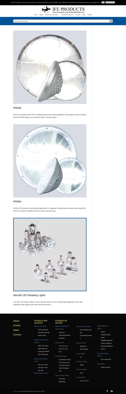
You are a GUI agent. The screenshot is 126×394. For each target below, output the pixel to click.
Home (36, 14)
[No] (124, 3)
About (41, 14)
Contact (89, 14)
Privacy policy (110, 2)
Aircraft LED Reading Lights (29, 295)
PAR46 (17, 107)
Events (79, 14)
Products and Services (51, 14)
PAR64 (17, 201)
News (84, 14)
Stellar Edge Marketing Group (28, 391)
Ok (103, 2)
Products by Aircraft (67, 14)
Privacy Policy (41, 391)
